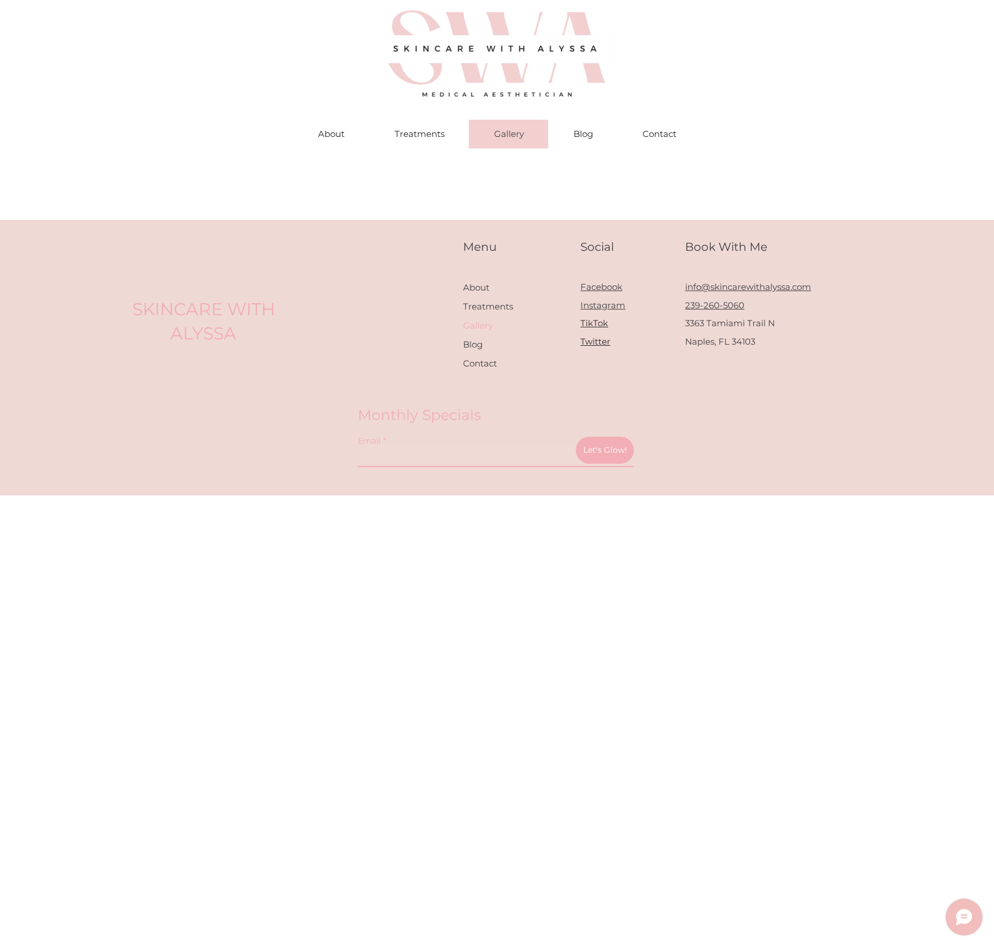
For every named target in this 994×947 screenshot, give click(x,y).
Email (369, 441)
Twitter (595, 341)
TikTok (594, 323)
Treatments (488, 306)
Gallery (478, 325)
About (476, 287)
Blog (473, 344)
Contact (480, 363)
